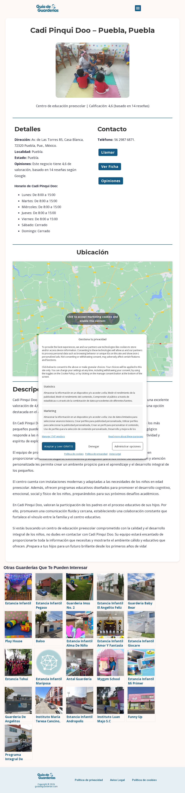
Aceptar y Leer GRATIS (58, 446)
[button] (138, 8)
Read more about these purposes (125, 436)
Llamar (108, 152)
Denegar (93, 446)
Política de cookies (73, 453)
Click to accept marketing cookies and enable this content (92, 319)
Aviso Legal (115, 453)
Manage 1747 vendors (53, 436)
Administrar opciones (128, 446)
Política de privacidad (96, 453)
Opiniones (110, 180)
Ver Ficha (109, 166)
